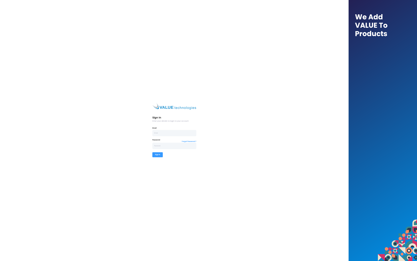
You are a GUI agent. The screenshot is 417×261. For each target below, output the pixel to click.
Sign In (157, 155)
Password (156, 140)
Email (154, 128)
